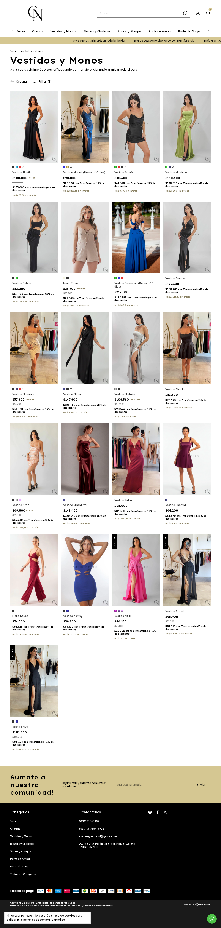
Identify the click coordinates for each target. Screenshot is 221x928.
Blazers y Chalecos (96, 31)
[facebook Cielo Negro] (157, 812)
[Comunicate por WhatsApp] (212, 919)
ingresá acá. (74, 905)
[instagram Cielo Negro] (150, 812)
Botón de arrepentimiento (99, 905)
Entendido (58, 919)
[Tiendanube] (197, 905)
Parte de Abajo (189, 31)
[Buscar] (185, 13)
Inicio (21, 31)
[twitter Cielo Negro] (165, 812)
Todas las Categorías (23, 874)
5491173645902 (89, 821)
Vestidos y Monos (63, 31)
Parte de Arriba (160, 31)
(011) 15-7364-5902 (91, 828)
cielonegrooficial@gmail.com (98, 836)
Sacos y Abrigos (129, 31)
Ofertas (37, 31)
